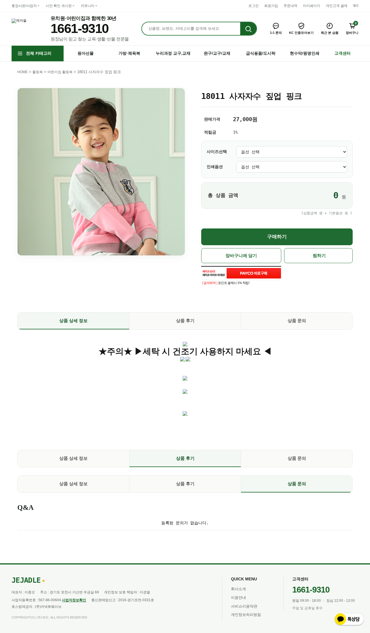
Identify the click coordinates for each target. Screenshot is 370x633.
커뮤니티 (88, 6)
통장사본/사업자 (24, 6)
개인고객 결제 (336, 6)
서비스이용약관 (244, 606)
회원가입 (271, 6)
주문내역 (290, 6)
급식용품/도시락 (260, 53)
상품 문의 (297, 320)
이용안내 (238, 597)
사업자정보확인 (74, 600)
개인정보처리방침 (246, 614)
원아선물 (85, 53)
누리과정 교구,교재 (173, 53)
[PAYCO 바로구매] (254, 273)
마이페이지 (311, 6)
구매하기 (277, 236)
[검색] (248, 29)
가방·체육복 (129, 53)
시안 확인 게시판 (59, 6)
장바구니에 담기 (241, 255)
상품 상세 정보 (73, 320)
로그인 (253, 6)
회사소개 (238, 589)
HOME (22, 72)
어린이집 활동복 (60, 72)
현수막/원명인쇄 (304, 53)
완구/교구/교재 (217, 53)
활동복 (37, 72)
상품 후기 (185, 320)
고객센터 (342, 53)
